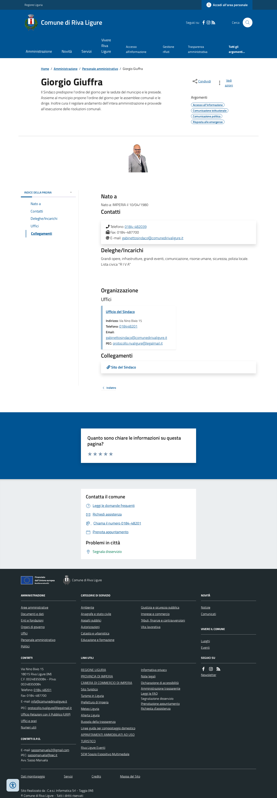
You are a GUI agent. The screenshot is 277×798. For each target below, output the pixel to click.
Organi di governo (33, 626)
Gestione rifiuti (168, 49)
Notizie (205, 607)
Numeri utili (28, 727)
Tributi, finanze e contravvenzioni (163, 620)
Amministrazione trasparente (160, 688)
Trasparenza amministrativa (197, 49)
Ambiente (87, 607)
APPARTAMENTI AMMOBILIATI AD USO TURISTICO (108, 738)
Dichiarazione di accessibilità (160, 682)
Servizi (87, 51)
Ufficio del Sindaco (120, 311)
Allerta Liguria (90, 715)
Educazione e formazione (97, 639)
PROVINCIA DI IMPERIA (97, 676)
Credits (96, 776)
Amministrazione (39, 51)
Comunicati (208, 613)
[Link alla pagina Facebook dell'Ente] (203, 669)
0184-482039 (136, 226)
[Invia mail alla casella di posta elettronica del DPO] (50, 750)
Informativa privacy (154, 669)
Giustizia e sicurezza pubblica (160, 607)
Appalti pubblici (91, 620)
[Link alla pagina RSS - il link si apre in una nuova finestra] (213, 22)
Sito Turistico (89, 689)
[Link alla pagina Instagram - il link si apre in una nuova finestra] (208, 22)
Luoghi (205, 641)
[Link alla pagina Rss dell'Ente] (218, 669)
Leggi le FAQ (149, 693)
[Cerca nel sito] (245, 22)
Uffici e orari (29, 720)
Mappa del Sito (130, 776)
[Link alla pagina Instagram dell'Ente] (210, 669)
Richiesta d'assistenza (156, 708)
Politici (25, 646)
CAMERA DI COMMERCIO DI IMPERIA (106, 682)
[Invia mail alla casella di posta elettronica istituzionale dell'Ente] (49, 701)
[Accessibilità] (13, 785)
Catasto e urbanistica (95, 633)
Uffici (24, 633)
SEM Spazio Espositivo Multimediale (105, 754)
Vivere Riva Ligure (106, 45)
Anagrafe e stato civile (96, 613)
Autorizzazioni (90, 626)
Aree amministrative (34, 607)
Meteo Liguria (90, 708)
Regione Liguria (34, 5)
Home (45, 68)
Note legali (148, 676)
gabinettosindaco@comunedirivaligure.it (152, 238)
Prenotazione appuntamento (160, 703)
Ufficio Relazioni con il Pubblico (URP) (45, 714)
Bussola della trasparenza (98, 721)
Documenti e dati (32, 613)
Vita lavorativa (150, 626)
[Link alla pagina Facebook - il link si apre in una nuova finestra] (203, 22)
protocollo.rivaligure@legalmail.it (138, 343)
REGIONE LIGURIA (93, 669)
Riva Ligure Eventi (93, 747)
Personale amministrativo (100, 68)
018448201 (128, 326)
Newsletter (208, 674)
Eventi (205, 647)
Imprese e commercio (155, 613)
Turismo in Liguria (92, 695)
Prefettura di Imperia (94, 702)
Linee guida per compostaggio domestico (108, 728)
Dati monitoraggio (33, 776)
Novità (67, 51)
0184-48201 (43, 689)
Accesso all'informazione (136, 49)
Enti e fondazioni (32, 620)
